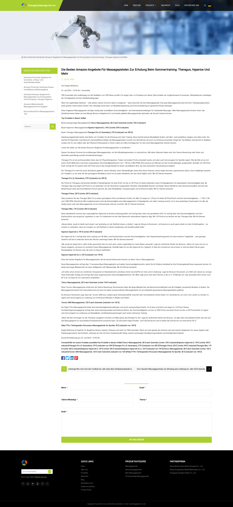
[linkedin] (28, 484)
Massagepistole (131, 466)
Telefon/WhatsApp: (69, 400)
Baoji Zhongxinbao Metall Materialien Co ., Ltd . (187, 470)
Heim (126, 5)
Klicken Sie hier (41, 477)
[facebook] (23, 484)
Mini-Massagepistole (133, 473)
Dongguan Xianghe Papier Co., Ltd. (183, 473)
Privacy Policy (86, 490)
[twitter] (33, 484)
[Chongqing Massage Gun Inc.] (33, 463)
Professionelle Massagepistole (137, 476)
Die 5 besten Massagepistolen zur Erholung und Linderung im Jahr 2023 (167, 369)
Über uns (137, 5)
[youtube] (37, 484)
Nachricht (166, 5)
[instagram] (42, 484)
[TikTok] (47, 484)
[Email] (49, 471)
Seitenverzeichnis (88, 486)
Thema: (143, 400)
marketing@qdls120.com (137, 504)
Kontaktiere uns (191, 5)
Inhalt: (64, 412)
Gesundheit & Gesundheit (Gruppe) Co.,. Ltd (186, 466)
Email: (142, 388)
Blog (177, 5)
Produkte (150, 5)
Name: (64, 388)
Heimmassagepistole (133, 470)
